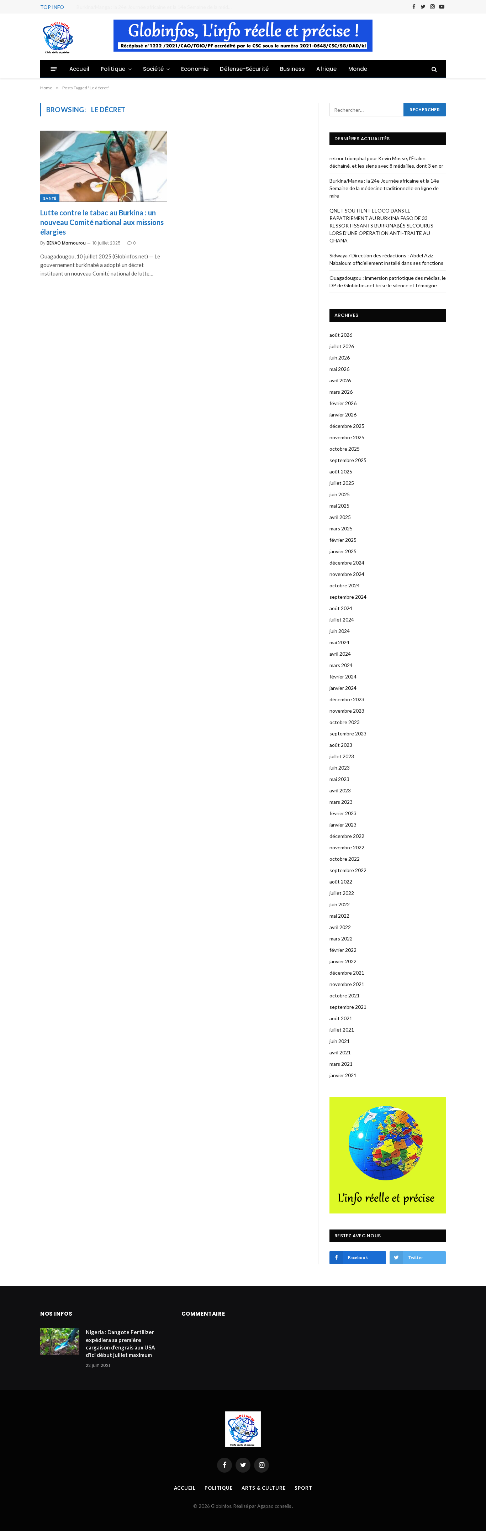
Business (292, 69)
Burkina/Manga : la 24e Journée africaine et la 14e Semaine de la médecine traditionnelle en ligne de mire (156, 7)
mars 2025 (341, 528)
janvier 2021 (342, 1075)
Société (153, 69)
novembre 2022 (346, 847)
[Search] (433, 69)
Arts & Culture (264, 1488)
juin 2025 (339, 494)
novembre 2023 (346, 711)
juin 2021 (339, 1041)
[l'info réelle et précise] (58, 36)
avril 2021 (340, 1052)
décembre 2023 (346, 699)
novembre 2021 (346, 984)
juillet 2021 (341, 1030)
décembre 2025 (346, 426)
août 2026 (340, 335)
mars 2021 (341, 1064)
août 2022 (340, 882)
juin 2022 (339, 904)
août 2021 (340, 1018)
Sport (303, 1488)
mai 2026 (339, 369)
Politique (113, 69)
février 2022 (342, 950)
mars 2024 (341, 665)
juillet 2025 (341, 483)
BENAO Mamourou (66, 243)
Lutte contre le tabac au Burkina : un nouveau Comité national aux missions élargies (102, 222)
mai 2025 (339, 506)
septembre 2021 (347, 1007)
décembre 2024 (346, 563)
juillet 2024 (341, 620)
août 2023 (340, 745)
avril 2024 (340, 654)
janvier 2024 (342, 688)
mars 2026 (341, 392)
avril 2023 (340, 790)
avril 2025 (340, 517)
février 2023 (342, 813)
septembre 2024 (347, 597)
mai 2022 (339, 916)
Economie (194, 69)
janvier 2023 (342, 825)
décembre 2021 (346, 973)
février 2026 (342, 403)
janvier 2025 (342, 551)
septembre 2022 (347, 870)
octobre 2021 (344, 995)
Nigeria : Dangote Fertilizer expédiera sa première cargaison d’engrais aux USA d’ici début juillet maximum (120, 1343)
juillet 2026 (341, 346)
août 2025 (340, 471)
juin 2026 (339, 358)
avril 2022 (340, 927)
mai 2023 (339, 779)
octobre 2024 (344, 585)
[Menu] (54, 69)
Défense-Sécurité (244, 69)
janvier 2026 (342, 414)
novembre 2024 (346, 574)
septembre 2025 (347, 460)
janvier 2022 (342, 961)
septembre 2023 (347, 733)
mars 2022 (341, 938)
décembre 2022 (346, 836)
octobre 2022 (344, 859)
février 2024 (342, 676)
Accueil (79, 69)
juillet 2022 (341, 893)
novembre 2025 (346, 437)
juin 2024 (339, 631)
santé (50, 198)
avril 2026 (340, 380)
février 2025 (342, 540)
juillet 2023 (341, 756)
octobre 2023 (344, 722)
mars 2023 (341, 802)
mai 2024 (339, 642)
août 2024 (340, 608)
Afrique (326, 69)
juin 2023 (339, 768)
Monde (358, 69)
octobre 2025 (344, 449)
